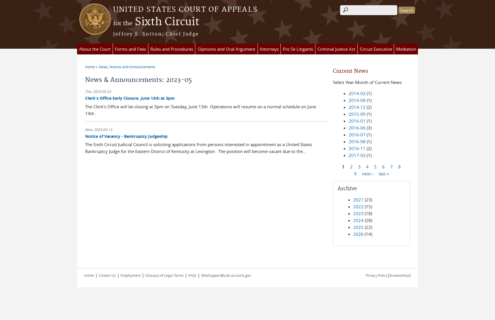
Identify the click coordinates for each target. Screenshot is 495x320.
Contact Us (107, 275)
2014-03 (357, 93)
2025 (358, 227)
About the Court (95, 49)
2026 (358, 234)
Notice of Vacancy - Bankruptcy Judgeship (126, 136)
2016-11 (357, 148)
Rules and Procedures (171, 49)
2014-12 (357, 107)
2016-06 (357, 128)
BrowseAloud (400, 275)
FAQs (192, 275)
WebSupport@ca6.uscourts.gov (226, 275)
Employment (131, 275)
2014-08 (357, 100)
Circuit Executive (376, 49)
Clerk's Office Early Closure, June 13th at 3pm (130, 98)
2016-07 (357, 135)
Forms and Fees (130, 49)
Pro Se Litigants (298, 49)
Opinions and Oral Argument (226, 49)
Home (90, 66)
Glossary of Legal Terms (164, 275)
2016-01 (357, 121)
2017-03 (357, 155)
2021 (358, 200)
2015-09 (357, 114)
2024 (358, 220)
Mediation (406, 49)
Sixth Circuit (156, 22)
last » (384, 173)
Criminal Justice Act (336, 49)
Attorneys (269, 49)
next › (367, 173)
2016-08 (357, 141)
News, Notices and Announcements (127, 66)
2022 (358, 206)
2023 (358, 213)
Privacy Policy (376, 275)
